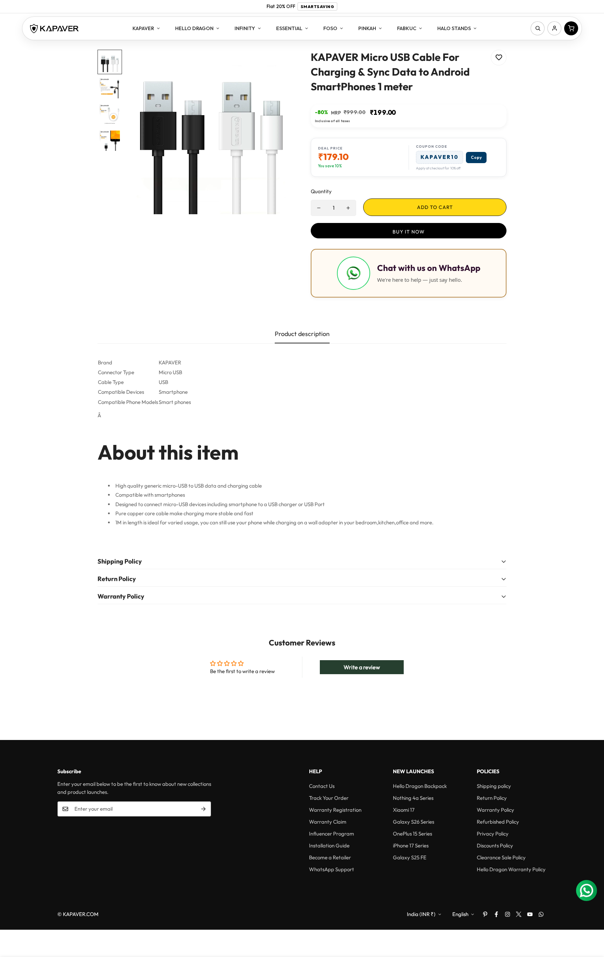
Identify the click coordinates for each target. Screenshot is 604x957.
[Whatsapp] (541, 914)
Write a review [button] (362, 667)
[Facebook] (496, 914)
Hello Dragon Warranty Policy (511, 869)
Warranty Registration (335, 809)
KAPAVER (143, 28)
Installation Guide (329, 845)
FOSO (330, 28)
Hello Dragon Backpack (420, 786)
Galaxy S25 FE (409, 857)
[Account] (554, 28)
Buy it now (409, 232)
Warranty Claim (327, 821)
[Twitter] (519, 914)
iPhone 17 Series (411, 845)
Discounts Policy (495, 845)
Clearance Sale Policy (501, 857)
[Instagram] (507, 914)
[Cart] (571, 28)
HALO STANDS (454, 28)
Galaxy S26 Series (413, 821)
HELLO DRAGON (194, 28)
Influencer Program (331, 833)
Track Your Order (328, 798)
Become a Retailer (330, 857)
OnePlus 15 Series (412, 833)
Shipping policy (494, 786)
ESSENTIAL (289, 28)
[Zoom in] (278, 64)
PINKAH (367, 28)
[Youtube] (530, 914)
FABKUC (406, 28)
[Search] (538, 28)
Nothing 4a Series (413, 798)
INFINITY (245, 28)
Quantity (321, 191)
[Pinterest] (485, 914)
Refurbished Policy (498, 821)
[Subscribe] (203, 809)
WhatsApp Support (331, 869)
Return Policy (492, 798)
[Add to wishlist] (498, 57)
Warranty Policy (495, 809)
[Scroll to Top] (590, 919)
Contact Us (322, 786)
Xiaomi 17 (404, 809)
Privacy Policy (493, 833)
